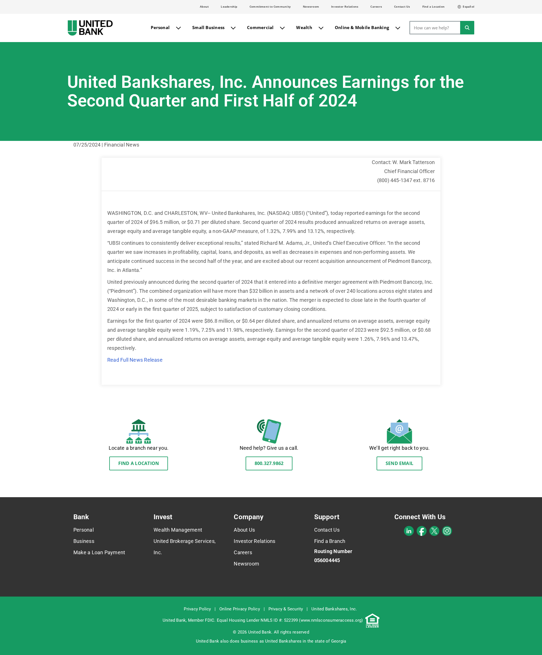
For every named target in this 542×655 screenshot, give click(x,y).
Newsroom (311, 6)
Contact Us (402, 6)
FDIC (209, 620)
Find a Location (433, 6)
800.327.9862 (269, 463)
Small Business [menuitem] (208, 27)
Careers (376, 6)
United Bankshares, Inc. (334, 609)
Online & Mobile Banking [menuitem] (362, 27)
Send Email (399, 463)
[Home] (90, 28)
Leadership (229, 6)
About (204, 6)
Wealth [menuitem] (304, 27)
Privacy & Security (285, 609)
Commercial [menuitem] (260, 27)
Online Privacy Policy (239, 609)
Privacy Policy (197, 609)
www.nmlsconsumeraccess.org (331, 620)
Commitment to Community (270, 6)
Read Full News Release (135, 360)
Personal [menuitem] (160, 27)
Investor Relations (344, 6)
